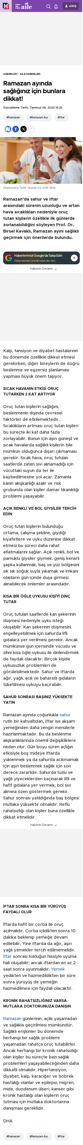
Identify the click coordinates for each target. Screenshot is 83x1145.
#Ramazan (13, 117)
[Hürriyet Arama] (49, 6)
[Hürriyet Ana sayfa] (6, 6)
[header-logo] (28, 6)
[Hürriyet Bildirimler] (57, 6)
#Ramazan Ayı (39, 117)
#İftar (61, 117)
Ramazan (12, 1019)
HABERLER (10, 74)
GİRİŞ (73, 6)
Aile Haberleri (30, 74)
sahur (65, 715)
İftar (7, 956)
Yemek (58, 969)
